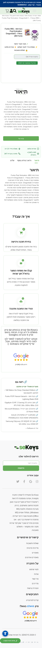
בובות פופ (28, 15)
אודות (36, 574)
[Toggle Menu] (34, 11)
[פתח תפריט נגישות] (5, 633)
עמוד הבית (37, 15)
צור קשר (35, 579)
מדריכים (35, 584)
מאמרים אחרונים (31, 557)
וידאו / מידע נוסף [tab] (24, 161)
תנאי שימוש (33, 569)
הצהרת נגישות (32, 588)
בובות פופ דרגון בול (16, 15)
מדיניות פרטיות (32, 548)
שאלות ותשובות (32, 543)
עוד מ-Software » (32, 428)
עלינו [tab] (12, 161)
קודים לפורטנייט (32, 600)
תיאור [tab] (36, 161)
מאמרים (35, 553)
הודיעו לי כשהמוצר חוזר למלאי (27, 63)
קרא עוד (21, 139)
